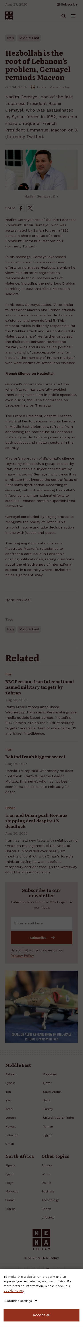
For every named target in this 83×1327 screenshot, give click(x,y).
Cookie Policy (13, 1290)
